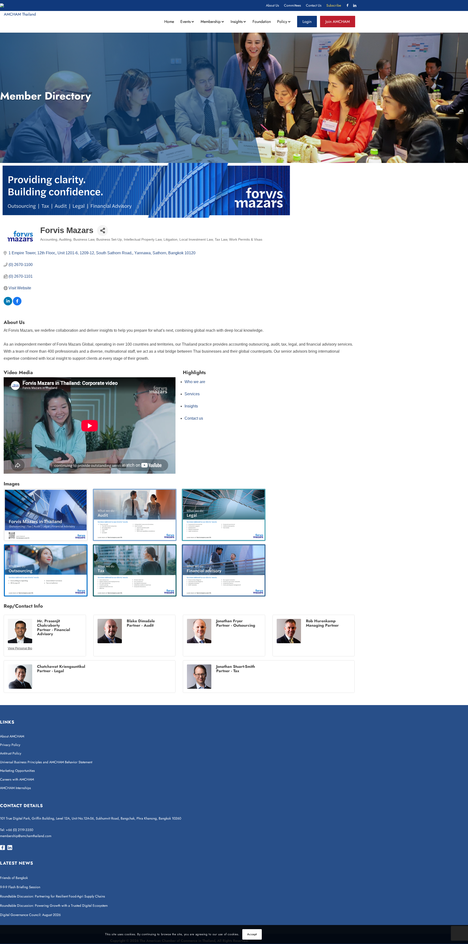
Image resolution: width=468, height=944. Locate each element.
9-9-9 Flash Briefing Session (20, 887)
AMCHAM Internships (15, 787)
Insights (191, 406)
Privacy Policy (10, 744)
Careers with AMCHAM (17, 779)
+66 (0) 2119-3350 (19, 829)
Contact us (194, 418)
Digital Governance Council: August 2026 (30, 914)
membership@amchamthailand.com (25, 835)
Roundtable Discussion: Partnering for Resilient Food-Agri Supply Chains (53, 896)
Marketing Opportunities (17, 770)
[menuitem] (272, 5)
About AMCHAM (12, 736)
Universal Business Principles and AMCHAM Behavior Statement (46, 762)
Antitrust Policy (10, 753)
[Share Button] (102, 230)
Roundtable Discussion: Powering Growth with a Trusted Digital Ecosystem (54, 905)
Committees (292, 5)
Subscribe (333, 5)
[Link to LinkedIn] (354, 5)
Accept (252, 934)
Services (192, 394)
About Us (272, 5)
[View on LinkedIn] (8, 304)
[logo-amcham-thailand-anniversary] (18, 14)
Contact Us (314, 5)
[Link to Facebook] (347, 5)
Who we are (195, 382)
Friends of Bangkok (14, 877)
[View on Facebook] (17, 304)
